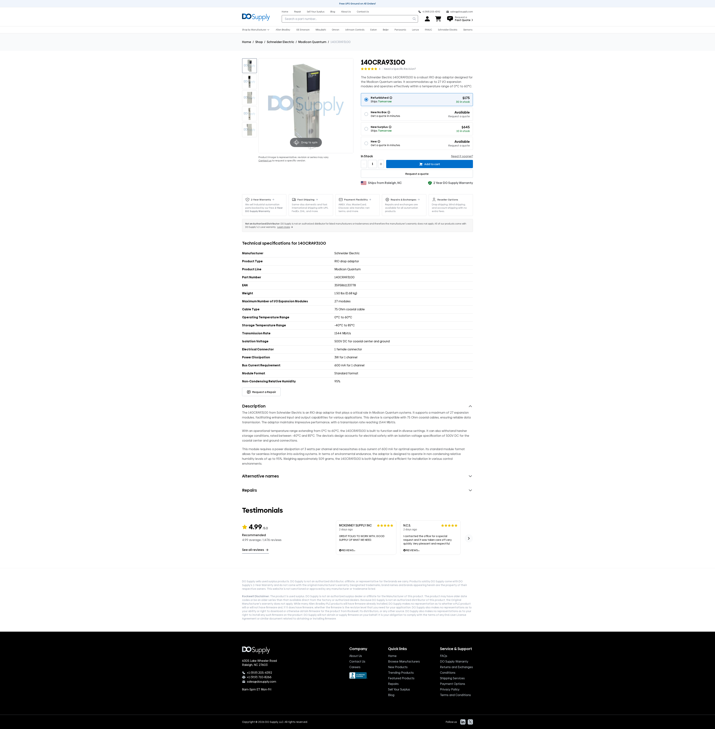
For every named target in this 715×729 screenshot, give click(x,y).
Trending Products (401, 673)
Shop (259, 42)
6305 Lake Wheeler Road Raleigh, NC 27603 (259, 663)
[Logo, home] (256, 16)
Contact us (264, 160)
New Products (398, 667)
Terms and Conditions (455, 695)
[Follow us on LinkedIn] (462, 722)
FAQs (443, 656)
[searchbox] (350, 19)
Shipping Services (452, 678)
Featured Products (401, 678)
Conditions (447, 673)
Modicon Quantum (312, 42)
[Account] (427, 18)
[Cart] (438, 18)
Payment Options (452, 684)
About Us (355, 656)
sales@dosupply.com (261, 682)
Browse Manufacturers (404, 661)
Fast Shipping (305, 199)
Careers (354, 667)
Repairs (393, 684)
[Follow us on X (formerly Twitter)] (470, 722)
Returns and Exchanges (456, 667)
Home (246, 42)
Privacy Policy (450, 689)
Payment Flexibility (356, 199)
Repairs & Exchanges (403, 199)
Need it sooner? (462, 156)
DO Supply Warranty (454, 661)
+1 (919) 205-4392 (259, 673)
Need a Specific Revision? (400, 69)
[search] (414, 19)
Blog (391, 695)
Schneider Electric (280, 42)
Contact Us (357, 661)
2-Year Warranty (261, 199)
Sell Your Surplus (399, 689)
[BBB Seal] (358, 675)
